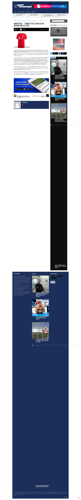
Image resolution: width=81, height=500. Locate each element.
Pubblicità (16, 21)
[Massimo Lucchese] (59, 276)
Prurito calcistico (43, 20)
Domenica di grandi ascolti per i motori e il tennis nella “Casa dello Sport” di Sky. (63, 15)
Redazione (24, 29)
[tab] (53, 58)
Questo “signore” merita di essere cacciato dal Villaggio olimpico (60, 266)
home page (16, 20)
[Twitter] (66, 497)
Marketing (29, 20)
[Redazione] (52, 276)
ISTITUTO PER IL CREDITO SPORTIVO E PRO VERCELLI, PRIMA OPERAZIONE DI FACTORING (60, 120)
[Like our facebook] (60, 53)
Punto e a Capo (21, 21)
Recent (59, 57)
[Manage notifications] (79, 498)
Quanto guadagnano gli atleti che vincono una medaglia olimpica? (60, 99)
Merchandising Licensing (35, 20)
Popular (53, 57)
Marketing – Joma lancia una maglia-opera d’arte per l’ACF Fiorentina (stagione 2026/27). (49, 15)
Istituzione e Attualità (22, 20)
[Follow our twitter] (51, 53)
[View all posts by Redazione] (21, 29)
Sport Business (31, 21)
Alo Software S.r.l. (20, 494)
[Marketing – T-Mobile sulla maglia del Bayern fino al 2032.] (22, 40)
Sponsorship (26, 21)
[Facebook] (64, 497)
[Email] (22, 104)
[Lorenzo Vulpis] (53, 278)
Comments (64, 57)
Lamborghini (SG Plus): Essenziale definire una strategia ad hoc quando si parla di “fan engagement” (60, 77)
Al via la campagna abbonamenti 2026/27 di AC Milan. (20, 15)
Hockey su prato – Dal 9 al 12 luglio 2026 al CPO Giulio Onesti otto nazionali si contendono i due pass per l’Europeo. (35, 15)
